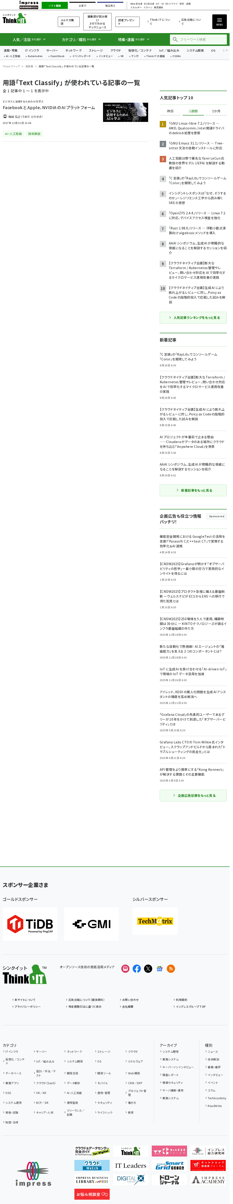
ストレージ (96, 50)
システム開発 (195, 50)
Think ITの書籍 (155, 56)
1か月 (216, 111)
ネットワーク (73, 50)
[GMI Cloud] (91, 924)
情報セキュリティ (172, 1082)
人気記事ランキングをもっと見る (197, 317)
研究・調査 (185, 4)
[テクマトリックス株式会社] (155, 921)
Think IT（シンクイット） (24, 18)
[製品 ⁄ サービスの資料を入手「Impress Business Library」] (92, 1181)
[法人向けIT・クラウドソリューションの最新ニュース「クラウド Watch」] (92, 1167)
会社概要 (128, 1006)
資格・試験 (11, 1112)
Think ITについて (160, 22)
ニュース (213, 1051)
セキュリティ (104, 1102)
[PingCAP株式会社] (30, 924)
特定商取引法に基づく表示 (84, 1006)
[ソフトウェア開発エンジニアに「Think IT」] (130, 1153)
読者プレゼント (126, 22)
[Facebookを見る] (137, 969)
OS (213, 50)
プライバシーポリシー (28, 1006)
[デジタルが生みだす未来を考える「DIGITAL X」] (130, 1181)
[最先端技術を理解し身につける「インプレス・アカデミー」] (208, 1181)
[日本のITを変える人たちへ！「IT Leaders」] (130, 1167)
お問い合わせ (130, 1000)
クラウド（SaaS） (46, 1083)
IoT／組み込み (169, 50)
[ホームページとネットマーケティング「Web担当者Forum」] (169, 1153)
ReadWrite (215, 1106)
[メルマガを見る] (125, 969)
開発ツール (104, 1073)
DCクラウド (171, 4)
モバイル (102, 1083)
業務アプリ (12, 1083)
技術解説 (213, 1059)
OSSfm (176, 56)
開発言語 (72, 1073)
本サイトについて (25, 1000)
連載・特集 (11, 50)
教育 (131, 1112)
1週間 (193, 111)
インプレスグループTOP (191, 1006)
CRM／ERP (135, 1083)
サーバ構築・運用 (172, 1090)
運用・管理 (103, 1093)
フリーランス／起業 (76, 1112)
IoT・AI (160, 4)
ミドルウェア (135, 1061)
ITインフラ (32, 50)
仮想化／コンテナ (140, 50)
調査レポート (170, 1075)
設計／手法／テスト (46, 1073)
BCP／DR (42, 1102)
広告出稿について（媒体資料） (86, 1000)
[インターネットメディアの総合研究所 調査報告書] (208, 1153)
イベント (213, 1082)
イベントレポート (81, 56)
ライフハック (104, 1112)
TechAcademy (217, 1098)
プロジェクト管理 (137, 1093)
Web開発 (134, 1073)
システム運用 (13, 1102)
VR (122, 56)
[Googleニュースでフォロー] (159, 969)
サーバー (52, 50)
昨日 (170, 111)
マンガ (135, 56)
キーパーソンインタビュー (178, 1067)
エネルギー (136, 7)
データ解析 (73, 1083)
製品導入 (110, 5)
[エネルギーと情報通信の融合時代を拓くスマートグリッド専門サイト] (169, 1167)
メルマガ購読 (67, 22)
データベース (13, 1073)
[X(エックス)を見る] (148, 969)
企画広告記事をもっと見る (197, 795)
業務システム (170, 1059)
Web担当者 (136, 4)
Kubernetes (35, 56)
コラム (211, 1090)
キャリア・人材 (44, 1112)
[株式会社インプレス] (33, 1174)
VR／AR (41, 1093)
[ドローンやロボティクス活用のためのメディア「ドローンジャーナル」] (169, 1181)
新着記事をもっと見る (196, 490)
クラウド (115, 50)
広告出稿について (191, 22)
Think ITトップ (11, 66)
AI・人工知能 (13, 56)
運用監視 (72, 1102)
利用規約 (181, 1000)
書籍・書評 (214, 1067)
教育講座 (158, 7)
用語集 (29, 66)
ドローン (147, 7)
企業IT (82, 5)
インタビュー (106, 56)
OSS (8, 1093)
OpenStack (57, 56)
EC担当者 (149, 4)
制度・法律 (11, 1122)
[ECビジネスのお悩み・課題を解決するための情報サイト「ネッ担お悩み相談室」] (92, 1196)
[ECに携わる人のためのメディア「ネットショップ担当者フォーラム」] (208, 1167)
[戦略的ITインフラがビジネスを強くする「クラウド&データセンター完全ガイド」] (92, 1153)
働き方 (132, 1102)
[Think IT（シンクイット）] (25, 980)
